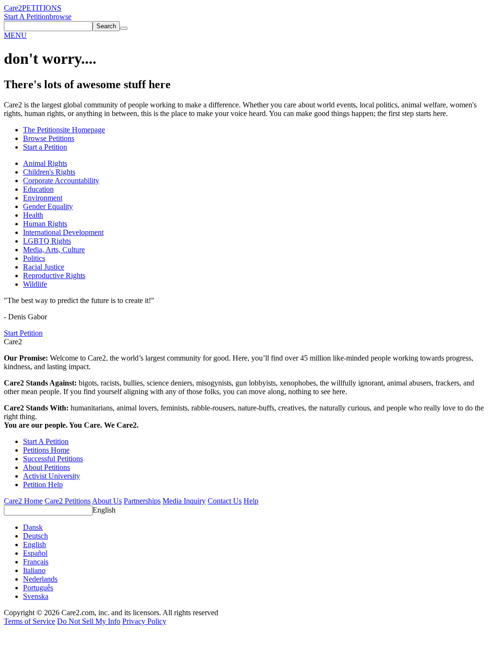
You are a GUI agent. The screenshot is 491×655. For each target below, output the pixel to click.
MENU (15, 35)
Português (38, 588)
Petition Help (43, 484)
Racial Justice (43, 267)
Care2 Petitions (68, 501)
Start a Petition (45, 147)
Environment (42, 198)
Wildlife (35, 284)
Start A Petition (26, 16)
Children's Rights (49, 172)
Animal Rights (45, 163)
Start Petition (23, 333)
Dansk (33, 527)
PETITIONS (41, 8)
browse (60, 16)
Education (38, 189)
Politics (34, 258)
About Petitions (46, 467)
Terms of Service (29, 621)
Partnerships (142, 501)
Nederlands (40, 579)
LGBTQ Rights (47, 241)
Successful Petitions (53, 459)
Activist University (51, 476)
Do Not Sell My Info (88, 621)
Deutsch (35, 536)
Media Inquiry (184, 501)
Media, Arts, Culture (54, 250)
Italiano (34, 570)
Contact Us (225, 501)
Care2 (13, 8)
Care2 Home (23, 501)
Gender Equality (48, 206)
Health (33, 215)
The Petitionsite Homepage (64, 130)
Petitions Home (46, 450)
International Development (63, 232)
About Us (107, 501)
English (104, 510)
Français (35, 562)
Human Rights (45, 224)
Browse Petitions (48, 138)
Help (251, 501)
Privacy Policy (144, 621)
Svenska (35, 596)
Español (35, 553)
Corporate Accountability (61, 180)
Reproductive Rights (54, 275)
